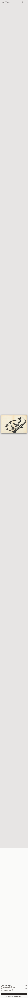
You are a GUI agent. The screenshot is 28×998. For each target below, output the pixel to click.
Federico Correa (6, 985)
